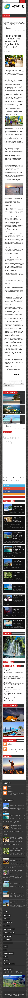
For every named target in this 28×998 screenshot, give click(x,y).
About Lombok (16, 584)
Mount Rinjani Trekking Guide (11, 676)
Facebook (7, 491)
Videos (5, 957)
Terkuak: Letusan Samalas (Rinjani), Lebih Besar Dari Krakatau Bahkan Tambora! (17, 520)
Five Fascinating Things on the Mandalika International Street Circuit (16, 872)
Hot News (6, 925)
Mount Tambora (8, 943)
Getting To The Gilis (17, 620)
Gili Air (11, 882)
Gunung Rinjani (8, 922)
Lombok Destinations (8, 383)
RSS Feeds (8, 494)
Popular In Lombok (19, 383)
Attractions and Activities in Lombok (17, 804)
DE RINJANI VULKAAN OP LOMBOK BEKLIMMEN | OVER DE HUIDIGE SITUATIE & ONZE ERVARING (14, 686)
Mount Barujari (7, 936)
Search (22, 1)
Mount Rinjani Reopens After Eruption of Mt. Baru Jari (18, 609)
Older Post (22, 477)
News (5, 946)
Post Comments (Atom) (14, 480)
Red (17, 995)
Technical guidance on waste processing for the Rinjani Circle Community (16, 860)
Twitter (7, 485)
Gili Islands (18, 381)
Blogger (10, 743)
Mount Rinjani (8, 682)
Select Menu (6, 15)
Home (14, 477)
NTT (5, 950)
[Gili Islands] (14, 736)
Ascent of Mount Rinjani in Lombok (12, 700)
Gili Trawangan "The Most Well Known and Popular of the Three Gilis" (13, 41)
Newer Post (5, 477)
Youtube (7, 497)
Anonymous (10, 747)
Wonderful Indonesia (9, 385)
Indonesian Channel (9, 929)
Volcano (6, 960)
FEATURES (12, 381)
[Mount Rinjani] (14, 721)
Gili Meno (12, 892)
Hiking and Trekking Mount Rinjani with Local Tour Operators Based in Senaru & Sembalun (18, 535)
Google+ (8, 488)
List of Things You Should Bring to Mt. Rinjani (17, 561)
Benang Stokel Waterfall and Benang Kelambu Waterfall (18, 574)
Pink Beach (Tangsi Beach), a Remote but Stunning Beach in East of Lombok (17, 816)
